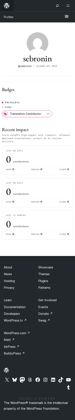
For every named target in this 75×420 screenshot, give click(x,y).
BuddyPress (14, 353)
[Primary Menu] (66, 16)
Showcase (45, 267)
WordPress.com (17, 333)
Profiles (8, 17)
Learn (8, 300)
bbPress (11, 347)
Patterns (44, 288)
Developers (12, 314)
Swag (44, 320)
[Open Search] (57, 5)
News (8, 274)
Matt (9, 340)
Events (43, 307)
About (8, 267)
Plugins (43, 281)
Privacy (9, 288)
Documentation (15, 307)
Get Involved (47, 300)
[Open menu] (69, 5)
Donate (45, 314)
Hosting (9, 281)
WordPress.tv (15, 320)
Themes (44, 274)
